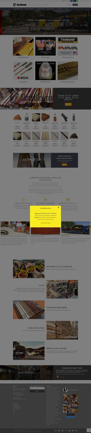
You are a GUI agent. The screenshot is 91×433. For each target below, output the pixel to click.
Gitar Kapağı (58, 399)
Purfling (48, 417)
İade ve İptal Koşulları (16, 408)
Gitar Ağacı (48, 399)
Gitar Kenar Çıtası (49, 401)
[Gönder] (47, 5)
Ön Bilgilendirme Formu (17, 406)
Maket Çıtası (58, 413)
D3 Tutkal (58, 391)
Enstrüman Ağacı (49, 395)
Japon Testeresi (49, 411)
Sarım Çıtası (52, 417)
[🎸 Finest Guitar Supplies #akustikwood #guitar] (69, 399)
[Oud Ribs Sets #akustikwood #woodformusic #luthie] (69, 403)
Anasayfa (63, 0)
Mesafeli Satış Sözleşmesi (17, 407)
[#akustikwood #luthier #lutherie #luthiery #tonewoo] (65, 410)
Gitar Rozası (49, 403)
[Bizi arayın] (77, 1)
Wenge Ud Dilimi (74, 141)
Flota (47, 397)
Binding (54, 391)
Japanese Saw (56, 409)
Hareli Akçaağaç (55, 405)
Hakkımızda (15, 402)
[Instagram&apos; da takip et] (73, 1)
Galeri (14, 411)
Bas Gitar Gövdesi (49, 391)
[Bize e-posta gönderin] (75, 1)
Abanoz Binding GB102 (64, 142)
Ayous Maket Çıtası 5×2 (17, 142)
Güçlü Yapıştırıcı (49, 405)
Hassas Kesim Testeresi (50, 407)
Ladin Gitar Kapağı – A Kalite (45, 142)
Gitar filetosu (53, 399)
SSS (13, 410)
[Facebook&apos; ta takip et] (71, 1)
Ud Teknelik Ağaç (49, 422)
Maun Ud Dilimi (17, 122)
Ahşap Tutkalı (52, 387)
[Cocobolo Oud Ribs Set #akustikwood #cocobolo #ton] (76, 410)
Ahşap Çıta (57, 387)
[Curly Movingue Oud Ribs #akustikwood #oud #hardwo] (65, 396)
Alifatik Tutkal (49, 389)
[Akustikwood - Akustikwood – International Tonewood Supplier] (20, 5)
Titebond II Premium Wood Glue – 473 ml (73, 124)
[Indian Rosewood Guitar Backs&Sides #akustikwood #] (72, 407)
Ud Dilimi (48, 420)
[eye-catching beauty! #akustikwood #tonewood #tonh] (65, 399)
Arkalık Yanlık (54, 389)
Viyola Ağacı (55, 422)
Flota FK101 (27, 141)
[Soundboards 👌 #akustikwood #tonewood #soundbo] (69, 407)
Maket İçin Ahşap (49, 415)
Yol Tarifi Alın (62, 377)
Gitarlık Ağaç (55, 401)
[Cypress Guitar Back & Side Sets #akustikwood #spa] (72, 399)
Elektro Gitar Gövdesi (54, 393)
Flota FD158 (55, 141)
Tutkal (60, 418)
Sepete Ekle (17, 128)
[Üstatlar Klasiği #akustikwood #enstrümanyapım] (72, 403)
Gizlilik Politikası (15, 405)
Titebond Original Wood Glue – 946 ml (55, 124)
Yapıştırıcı (48, 424)
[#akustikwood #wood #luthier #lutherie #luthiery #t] (76, 403)
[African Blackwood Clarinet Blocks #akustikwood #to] (69, 396)
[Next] (87, 22)
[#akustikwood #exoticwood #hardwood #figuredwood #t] (76, 407)
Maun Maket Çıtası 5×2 (45, 123)
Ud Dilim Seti (53, 420)
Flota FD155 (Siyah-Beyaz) (36, 142)
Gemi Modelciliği (52, 397)
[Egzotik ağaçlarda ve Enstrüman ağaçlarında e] (65, 403)
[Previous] (3, 22)
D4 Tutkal (48, 393)
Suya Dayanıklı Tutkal (50, 418)
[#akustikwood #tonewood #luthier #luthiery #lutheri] (69, 410)
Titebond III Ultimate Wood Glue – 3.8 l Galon (26, 124)
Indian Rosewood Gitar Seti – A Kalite (64, 123)
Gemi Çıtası (57, 397)
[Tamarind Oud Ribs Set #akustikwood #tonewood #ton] (72, 410)
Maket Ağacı (53, 413)
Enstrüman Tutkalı (56, 395)
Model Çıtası (55, 415)
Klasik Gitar (48, 413)
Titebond (56, 418)
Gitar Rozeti (53, 403)
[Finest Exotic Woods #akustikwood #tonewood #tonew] (76, 399)
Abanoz (48, 387)
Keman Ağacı (55, 411)
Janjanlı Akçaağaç (50, 409)
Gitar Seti (57, 403)
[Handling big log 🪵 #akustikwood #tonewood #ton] (65, 407)
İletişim (68, 0)
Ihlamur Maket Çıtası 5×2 (36, 123)
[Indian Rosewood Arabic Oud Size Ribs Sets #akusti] (72, 396)
